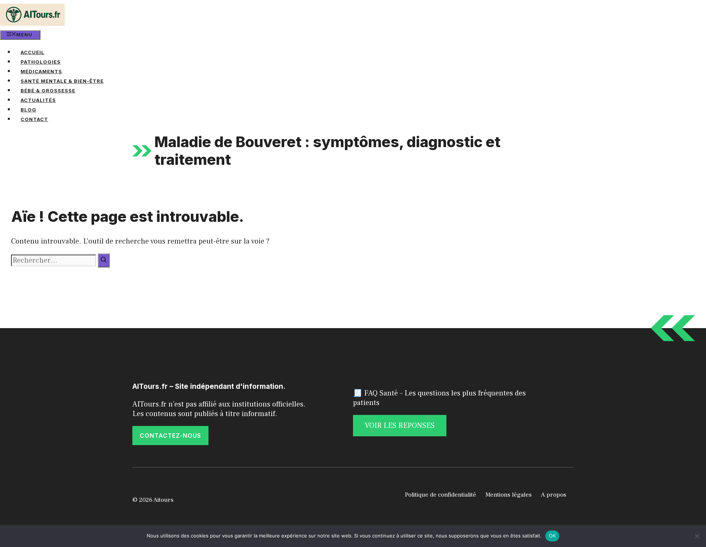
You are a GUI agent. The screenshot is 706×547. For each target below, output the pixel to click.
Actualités (38, 100)
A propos (553, 495)
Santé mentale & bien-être (62, 81)
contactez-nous (170, 435)
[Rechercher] (104, 260)
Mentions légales (508, 495)
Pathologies (41, 62)
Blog (28, 110)
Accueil (32, 52)
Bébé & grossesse (48, 90)
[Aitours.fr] (32, 14)
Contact (34, 119)
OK (552, 536)
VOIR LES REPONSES (400, 425)
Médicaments (41, 71)
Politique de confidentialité (440, 495)
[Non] (696, 536)
